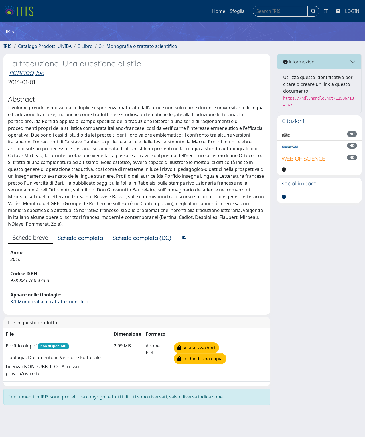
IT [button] (326, 11)
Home (218, 11)
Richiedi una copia (202, 358)
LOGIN (352, 11)
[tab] (183, 238)
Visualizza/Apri (198, 348)
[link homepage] (20, 11)
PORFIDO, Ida (26, 72)
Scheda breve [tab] (30, 237)
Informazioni (301, 61)
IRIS (7, 46)
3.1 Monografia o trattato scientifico (138, 46)
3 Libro (85, 46)
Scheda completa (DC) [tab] (142, 237)
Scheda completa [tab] (80, 237)
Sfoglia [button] (237, 11)
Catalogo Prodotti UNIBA (45, 46)
